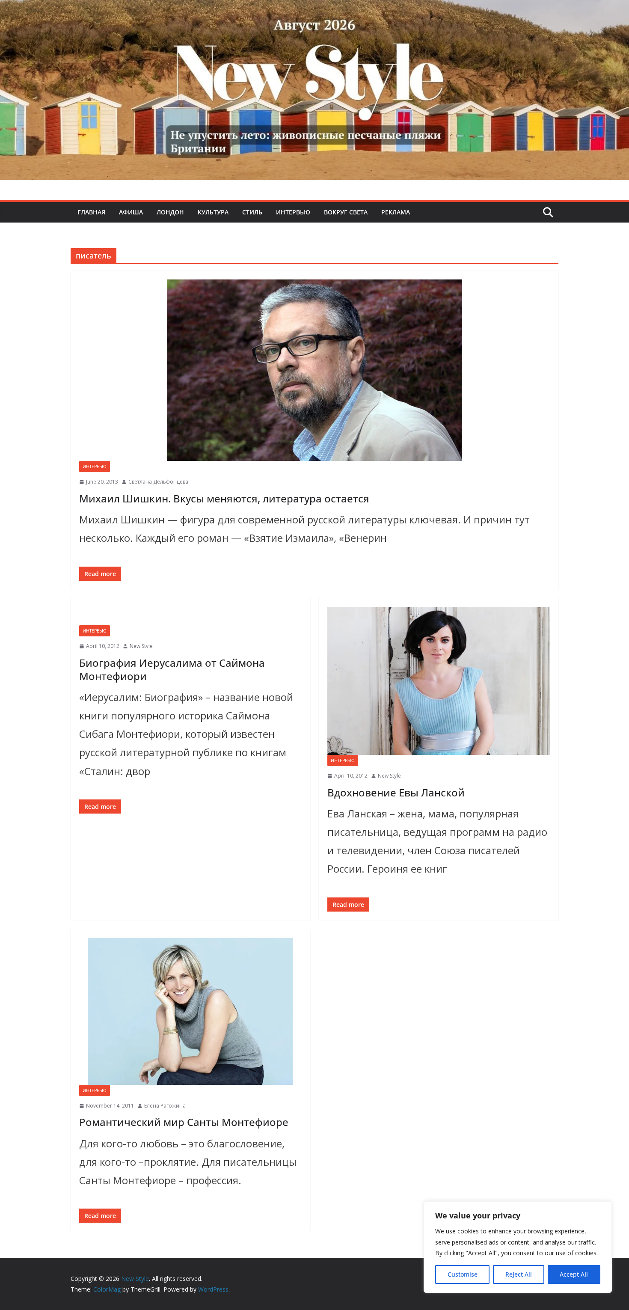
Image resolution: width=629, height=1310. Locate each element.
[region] (518, 1247)
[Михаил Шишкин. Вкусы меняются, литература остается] (314, 370)
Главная (91, 212)
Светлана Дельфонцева (158, 481)
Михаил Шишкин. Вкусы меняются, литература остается (224, 498)
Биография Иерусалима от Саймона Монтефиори (172, 669)
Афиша (131, 212)
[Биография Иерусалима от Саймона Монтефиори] (190, 616)
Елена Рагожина (165, 1105)
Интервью (293, 212)
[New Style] (314, 9)
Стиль (252, 212)
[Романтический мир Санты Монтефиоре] (190, 1011)
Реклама (395, 212)
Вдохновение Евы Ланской (396, 792)
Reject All (518, 1274)
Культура (213, 212)
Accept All (574, 1274)
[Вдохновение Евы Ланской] (438, 681)
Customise (463, 1274)
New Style (141, 646)
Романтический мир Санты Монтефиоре (183, 1122)
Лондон (170, 212)
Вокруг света (346, 212)
